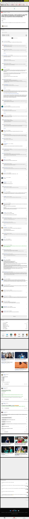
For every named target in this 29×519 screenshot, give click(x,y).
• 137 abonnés (7, 196)
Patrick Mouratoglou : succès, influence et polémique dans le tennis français (7, 444)
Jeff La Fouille (5, 49)
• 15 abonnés (6, 159)
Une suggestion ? (26, 512)
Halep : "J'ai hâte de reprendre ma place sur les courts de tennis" (7, 359)
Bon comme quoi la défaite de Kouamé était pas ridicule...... (8, 491)
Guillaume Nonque (17, 360)
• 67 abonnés (9, 84)
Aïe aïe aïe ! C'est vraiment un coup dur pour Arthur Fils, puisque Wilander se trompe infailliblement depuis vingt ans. (15, 488)
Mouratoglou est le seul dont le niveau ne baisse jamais (8, 482)
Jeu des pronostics (14, 518)
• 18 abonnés (8, 306)
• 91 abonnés (6, 138)
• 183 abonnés (7, 212)
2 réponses (5, 225)
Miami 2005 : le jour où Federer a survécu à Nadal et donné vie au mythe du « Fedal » (20, 444)
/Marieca (4, 403)
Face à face (20, 2)
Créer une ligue (3, 335)
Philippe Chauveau (6, 167)
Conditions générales (10, 512)
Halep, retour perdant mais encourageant (20, 359)
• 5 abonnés (8, 49)
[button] (23, 1)
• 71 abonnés (6, 177)
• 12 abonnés (7, 59)
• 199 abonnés (6, 124)
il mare (4, 138)
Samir (4, 124)
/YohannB (4, 374)
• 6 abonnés (9, 167)
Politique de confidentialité (14, 512)
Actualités (3, 2)
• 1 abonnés (6, 259)
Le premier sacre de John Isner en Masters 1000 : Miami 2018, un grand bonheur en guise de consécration (21, 454)
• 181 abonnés (7, 63)
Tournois (12, 2)
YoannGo (4, 177)
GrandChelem (5, 212)
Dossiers (17, 2)
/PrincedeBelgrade (6, 84)
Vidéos (14, 2)
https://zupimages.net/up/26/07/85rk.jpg (6, 390)
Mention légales (19, 512)
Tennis (5, 518)
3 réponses (5, 128)
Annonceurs (6, 512)
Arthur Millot (2, 445)
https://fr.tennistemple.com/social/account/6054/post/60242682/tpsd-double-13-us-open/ (12, 396)
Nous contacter (22, 512)
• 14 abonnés (6, 130)
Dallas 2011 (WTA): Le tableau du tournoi (6, 362)
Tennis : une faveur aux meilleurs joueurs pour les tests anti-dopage (11, 93)
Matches (6, 2)
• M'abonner (10, 49)
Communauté (24, 518)
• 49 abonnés (7, 163)
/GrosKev (5, 196)
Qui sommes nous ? (3, 512)
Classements (8, 2)
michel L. (4, 259)
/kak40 (5, 59)
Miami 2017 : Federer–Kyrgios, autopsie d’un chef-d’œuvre (7, 454)
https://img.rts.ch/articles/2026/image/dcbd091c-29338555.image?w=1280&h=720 (13, 406)
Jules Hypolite (16, 445)
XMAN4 (5, 63)
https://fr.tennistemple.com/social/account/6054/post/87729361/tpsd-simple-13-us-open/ (12, 394)
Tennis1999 (5, 163)
